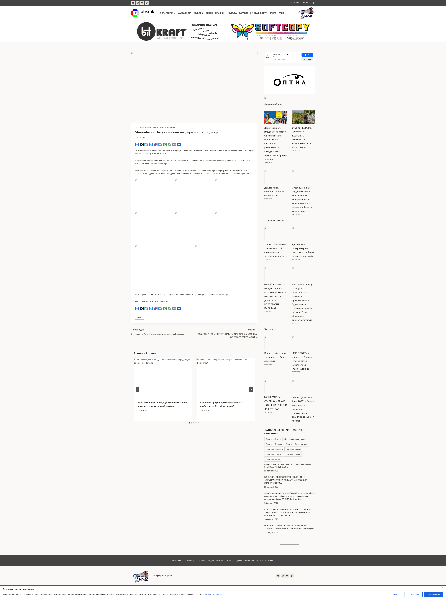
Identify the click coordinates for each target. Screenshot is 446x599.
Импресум (158, 575)
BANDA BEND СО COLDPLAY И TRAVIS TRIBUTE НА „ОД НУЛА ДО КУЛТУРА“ (275, 403)
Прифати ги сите (433, 594)
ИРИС (271, 560)
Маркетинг (294, 2)
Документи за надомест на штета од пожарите (274, 191)
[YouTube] (142, 3)
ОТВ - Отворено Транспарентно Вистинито (286, 56)
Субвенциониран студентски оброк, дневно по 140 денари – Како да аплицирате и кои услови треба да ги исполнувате (302, 199)
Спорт (272, 13)
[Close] (443, 587)
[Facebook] (133, 3)
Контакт (305, 2)
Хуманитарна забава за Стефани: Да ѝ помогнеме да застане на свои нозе (275, 250)
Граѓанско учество (143, 127)
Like (308, 55)
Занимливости (258, 13)
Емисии (219, 560)
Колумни (198, 13)
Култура (232, 13)
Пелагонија (170, 127)
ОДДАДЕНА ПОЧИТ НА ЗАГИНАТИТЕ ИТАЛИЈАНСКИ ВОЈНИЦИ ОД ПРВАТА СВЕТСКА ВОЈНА (227, 333)
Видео (209, 13)
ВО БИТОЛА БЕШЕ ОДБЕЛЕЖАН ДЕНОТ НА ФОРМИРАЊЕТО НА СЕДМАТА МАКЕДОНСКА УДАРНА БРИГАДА (285, 468)
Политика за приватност (214, 594)
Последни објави (273, 103)
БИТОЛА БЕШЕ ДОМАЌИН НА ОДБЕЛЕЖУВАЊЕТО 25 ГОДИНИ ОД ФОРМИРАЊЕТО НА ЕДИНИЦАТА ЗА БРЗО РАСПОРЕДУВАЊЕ (289, 529)
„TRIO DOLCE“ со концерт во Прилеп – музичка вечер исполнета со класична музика (303, 361)
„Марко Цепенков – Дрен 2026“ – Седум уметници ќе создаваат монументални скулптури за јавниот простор (303, 409)
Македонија (184, 13)
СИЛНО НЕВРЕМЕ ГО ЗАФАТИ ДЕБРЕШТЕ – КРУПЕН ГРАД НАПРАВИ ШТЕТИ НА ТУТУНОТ (302, 137)
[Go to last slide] (137, 389)
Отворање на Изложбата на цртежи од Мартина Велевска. (157, 332)
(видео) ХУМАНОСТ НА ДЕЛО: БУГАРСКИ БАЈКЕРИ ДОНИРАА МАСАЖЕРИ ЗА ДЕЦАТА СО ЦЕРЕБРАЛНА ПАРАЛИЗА (275, 296)
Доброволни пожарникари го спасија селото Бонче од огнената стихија (303, 250)
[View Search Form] (313, 3)
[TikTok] (147, 3)
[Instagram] (137, 3)
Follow (308, 59)
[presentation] (163, 377)
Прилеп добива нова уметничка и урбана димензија (275, 357)
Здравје (243, 13)
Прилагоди (397, 594)
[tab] (189, 422)
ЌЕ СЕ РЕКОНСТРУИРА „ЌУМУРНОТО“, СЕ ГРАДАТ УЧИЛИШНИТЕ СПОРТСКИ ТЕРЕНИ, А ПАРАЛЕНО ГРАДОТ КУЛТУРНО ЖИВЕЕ (288, 500)
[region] (223, 592)
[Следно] (251, 389)
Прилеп (139, 317)
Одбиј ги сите (414, 594)
